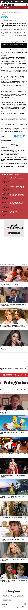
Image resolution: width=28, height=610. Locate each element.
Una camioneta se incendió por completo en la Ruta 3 (17, 179)
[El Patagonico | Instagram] (8, 2)
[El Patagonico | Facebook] (5, 2)
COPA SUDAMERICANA (13, 211)
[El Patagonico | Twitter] (2, 2)
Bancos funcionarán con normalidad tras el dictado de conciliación (14, 146)
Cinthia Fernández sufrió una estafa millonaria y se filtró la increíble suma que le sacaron (17, 203)
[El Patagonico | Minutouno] (11, 2)
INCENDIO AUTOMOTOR (13, 177)
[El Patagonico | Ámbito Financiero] (19, 2)
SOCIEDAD (11, 185)
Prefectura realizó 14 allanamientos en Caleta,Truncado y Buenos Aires (11, 153)
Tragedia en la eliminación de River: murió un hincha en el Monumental (18, 213)
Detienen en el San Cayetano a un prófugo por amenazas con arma (12, 167)
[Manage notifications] (25, 604)
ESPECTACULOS (12, 200)
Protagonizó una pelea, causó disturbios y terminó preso (14, 159)
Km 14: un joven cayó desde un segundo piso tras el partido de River (17, 188)
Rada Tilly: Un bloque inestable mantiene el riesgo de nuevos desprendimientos (17, 196)
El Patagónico (3, 12)
